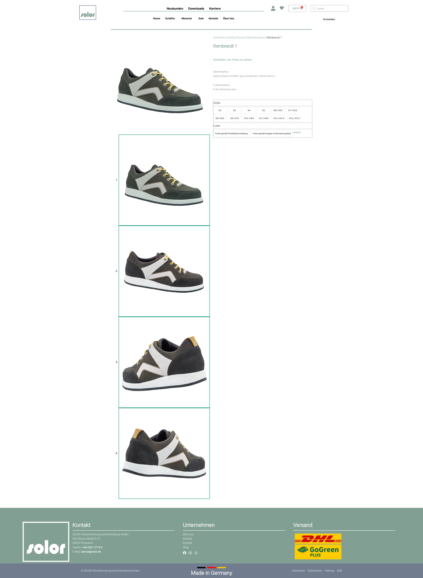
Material (187, 18)
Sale (201, 18)
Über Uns (228, 18)
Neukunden (175, 8)
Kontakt (213, 18)
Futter (216, 125)
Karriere (215, 8)
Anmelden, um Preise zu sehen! (232, 59)
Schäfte (170, 18)
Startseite (218, 37)
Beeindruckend (256, 37)
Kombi (241, 37)
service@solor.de (91, 551)
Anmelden (329, 19)
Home (156, 18)
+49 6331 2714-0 (92, 547)
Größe (216, 102)
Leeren (296, 132)
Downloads (196, 8)
